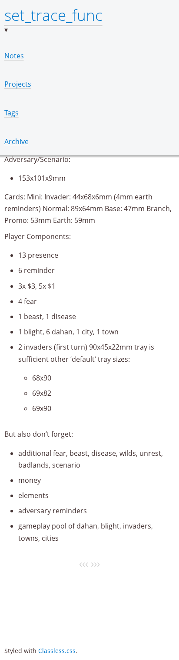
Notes (14, 56)
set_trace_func (53, 14)
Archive (16, 141)
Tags (11, 113)
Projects (17, 84)
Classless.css (57, 651)
